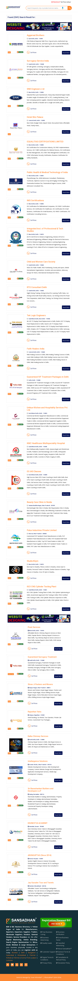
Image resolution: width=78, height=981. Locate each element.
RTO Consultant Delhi (37, 287)
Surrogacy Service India (38, 61)
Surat (23, 958)
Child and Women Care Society (41, 262)
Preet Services (34, 627)
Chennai (32, 955)
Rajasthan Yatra (34, 712)
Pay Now (56, 924)
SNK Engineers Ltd (35, 89)
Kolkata (9, 958)
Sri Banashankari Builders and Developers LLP (40, 789)
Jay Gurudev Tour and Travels (41, 882)
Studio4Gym (32, 561)
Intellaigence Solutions (38, 761)
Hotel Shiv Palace (35, 117)
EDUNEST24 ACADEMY (37, 823)
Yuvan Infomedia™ (36, 977)
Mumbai (15, 953)
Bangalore (31, 953)
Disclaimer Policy (64, 963)
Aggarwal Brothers (35, 35)
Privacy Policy (47, 963)
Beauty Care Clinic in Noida (39, 502)
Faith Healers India (35, 349)
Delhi (23, 953)
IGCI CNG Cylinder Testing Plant (41, 586)
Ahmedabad (22, 955)
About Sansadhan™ (65, 949)
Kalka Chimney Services (38, 736)
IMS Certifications (35, 200)
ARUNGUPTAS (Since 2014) (39, 855)
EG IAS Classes (34, 471)
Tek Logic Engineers (36, 315)
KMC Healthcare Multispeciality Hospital (46, 443)
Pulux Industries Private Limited (42, 530)
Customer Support (49, 952)
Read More (66, 53)
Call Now (33, 52)
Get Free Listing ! (62, 2)
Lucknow (9, 960)
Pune (28, 958)
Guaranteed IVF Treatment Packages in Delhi (48, 377)
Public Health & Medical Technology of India (47, 172)
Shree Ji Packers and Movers (40, 684)
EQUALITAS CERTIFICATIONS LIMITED (45, 141)
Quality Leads (47, 943)
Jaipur (34, 958)
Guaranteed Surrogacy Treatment (42, 657)
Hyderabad (10, 955)
